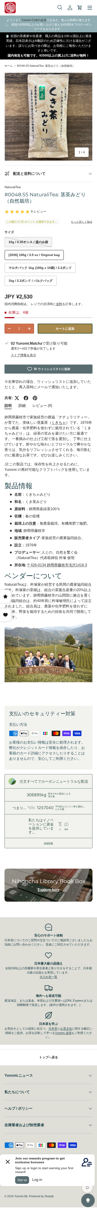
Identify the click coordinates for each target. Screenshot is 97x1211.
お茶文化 (66, 1028)
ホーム (9, 65)
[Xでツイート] (16, 398)
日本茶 (52, 1028)
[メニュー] (90, 8)
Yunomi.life (21, 1196)
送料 (59, 304)
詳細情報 (48, 843)
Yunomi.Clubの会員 (33, 20)
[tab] (8, 406)
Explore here (49, 890)
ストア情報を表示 (23, 355)
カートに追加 (64, 328)
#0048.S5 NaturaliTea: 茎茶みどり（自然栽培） (46, 65)
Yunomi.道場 (63, 1033)
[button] (80, 8)
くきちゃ (58, 422)
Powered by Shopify (41, 1196)
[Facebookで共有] (25, 398)
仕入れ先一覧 (48, 977)
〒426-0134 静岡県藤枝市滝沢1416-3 (57, 565)
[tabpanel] (48, 557)
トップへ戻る (48, 1057)
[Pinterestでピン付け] (34, 398)
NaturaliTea (13, 187)
